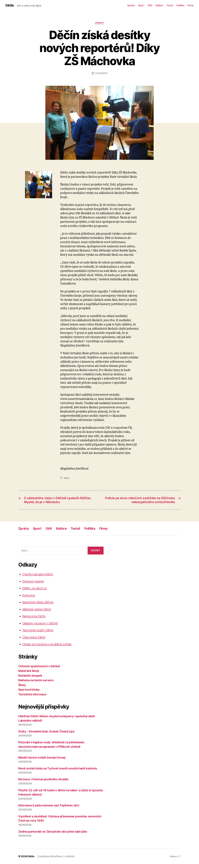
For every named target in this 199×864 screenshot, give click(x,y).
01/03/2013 (101, 73)
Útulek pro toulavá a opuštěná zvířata (46, 644)
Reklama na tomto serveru (36, 680)
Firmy (190, 5)
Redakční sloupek (30, 675)
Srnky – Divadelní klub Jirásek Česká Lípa (46, 731)
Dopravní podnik (33, 581)
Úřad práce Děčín (33, 637)
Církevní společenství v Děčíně (39, 666)
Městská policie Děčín (36, 609)
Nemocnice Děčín (34, 616)
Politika (180, 5)
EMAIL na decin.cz (34, 588)
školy (66, 478)
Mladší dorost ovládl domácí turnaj (41, 757)
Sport (141, 5)
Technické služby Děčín (37, 630)
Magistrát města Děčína (37, 602)
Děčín (9, 5)
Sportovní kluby (29, 689)
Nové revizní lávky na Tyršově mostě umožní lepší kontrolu (57, 768)
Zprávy (131, 5)
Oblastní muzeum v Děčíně (40, 623)
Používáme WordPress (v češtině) (56, 856)
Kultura (159, 5)
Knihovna (28, 595)
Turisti (169, 5)
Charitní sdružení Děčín (37, 574)
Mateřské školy (28, 671)
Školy (22, 685)
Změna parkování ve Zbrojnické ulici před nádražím (52, 831)
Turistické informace (32, 694)
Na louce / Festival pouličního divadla (43, 779)
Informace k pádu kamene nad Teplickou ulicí (48, 805)
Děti (150, 5)
